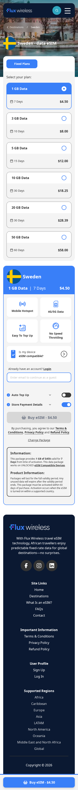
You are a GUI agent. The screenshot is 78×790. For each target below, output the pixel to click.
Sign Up (39, 670)
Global (39, 748)
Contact (39, 615)
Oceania (39, 736)
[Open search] (56, 10)
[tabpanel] (39, 170)
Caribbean (39, 703)
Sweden (35, 27)
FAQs (39, 609)
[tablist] (39, 63)
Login (47, 369)
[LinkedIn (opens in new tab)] (51, 565)
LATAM (39, 723)
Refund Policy (59, 432)
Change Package (39, 440)
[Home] (19, 10)
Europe (39, 710)
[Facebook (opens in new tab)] (26, 565)
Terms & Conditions (39, 636)
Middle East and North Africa (39, 742)
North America (39, 729)
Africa (39, 697)
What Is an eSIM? (39, 602)
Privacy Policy (34, 432)
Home (39, 589)
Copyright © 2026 (39, 765)
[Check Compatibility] (63, 354)
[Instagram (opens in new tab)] (39, 565)
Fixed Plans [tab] (22, 64)
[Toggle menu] (68, 11)
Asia (39, 716)
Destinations (39, 596)
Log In (39, 676)
